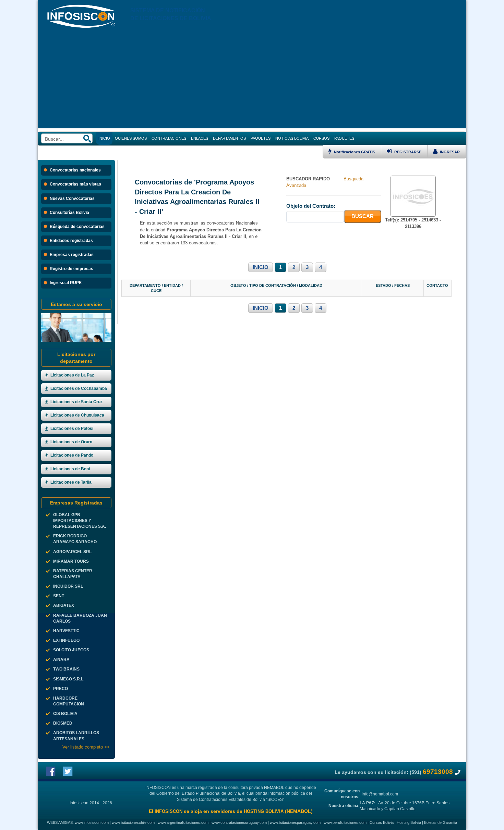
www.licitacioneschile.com (133, 822)
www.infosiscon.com (92, 822)
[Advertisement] (252, 80)
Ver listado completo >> (86, 747)
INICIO (260, 267)
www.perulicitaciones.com (345, 822)
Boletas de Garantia (440, 822)
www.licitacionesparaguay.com (295, 822)
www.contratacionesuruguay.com (239, 822)
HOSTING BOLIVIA (264, 811)
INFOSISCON (168, 811)
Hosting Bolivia (409, 822)
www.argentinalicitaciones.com (183, 822)
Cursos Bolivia (382, 822)
